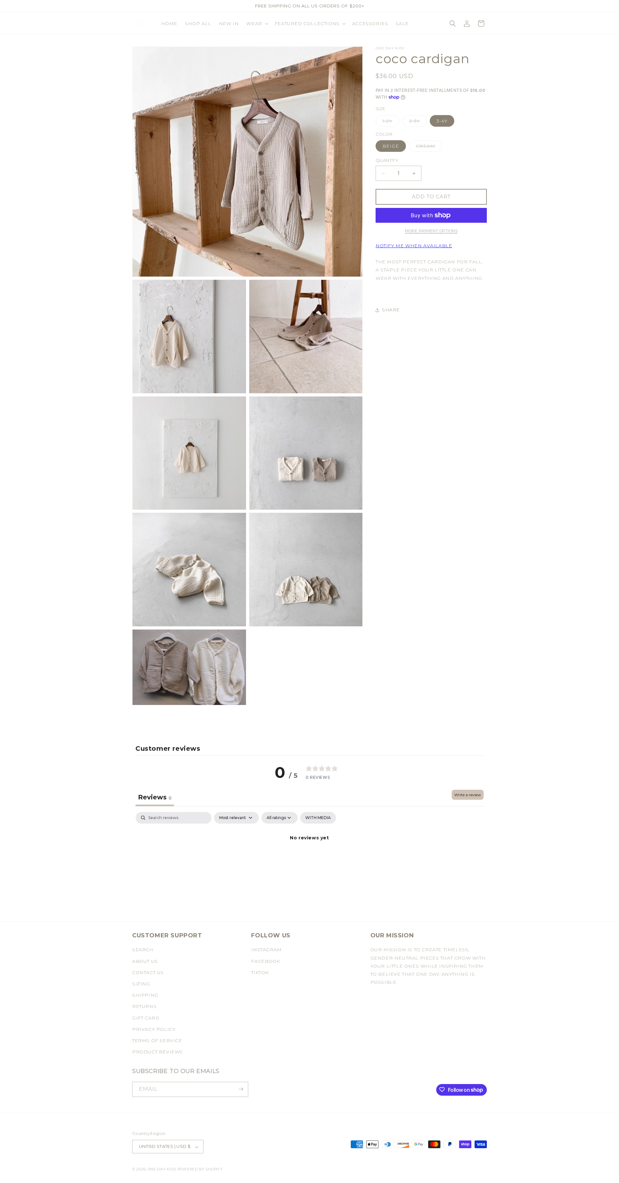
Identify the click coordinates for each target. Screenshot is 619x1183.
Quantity (387, 160)
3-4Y (442, 121)
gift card (145, 1018)
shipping (145, 995)
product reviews (157, 1052)
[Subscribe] (241, 1089)
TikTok (260, 972)
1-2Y (390, 122)
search (142, 950)
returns (144, 1007)
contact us (148, 972)
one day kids (162, 1169)
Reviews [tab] (155, 797)
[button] (256, 23)
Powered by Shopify (200, 1169)
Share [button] (391, 310)
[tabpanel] (309, 860)
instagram (266, 950)
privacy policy (153, 1029)
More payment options (431, 230)
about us (145, 961)
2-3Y (418, 122)
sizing (141, 984)
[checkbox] (318, 818)
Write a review (467, 794)
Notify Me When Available (414, 246)
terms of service (157, 1040)
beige (390, 146)
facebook (265, 961)
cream (429, 147)
